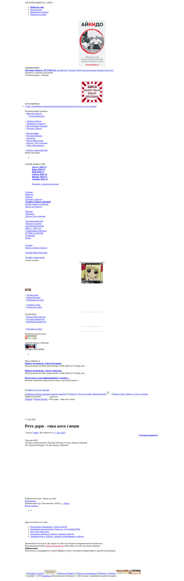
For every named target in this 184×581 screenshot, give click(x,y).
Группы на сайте (34, 307)
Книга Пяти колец (35, 140)
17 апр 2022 (59, 432)
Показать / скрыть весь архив (45, 184)
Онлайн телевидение (35, 257)
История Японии (34, 136)
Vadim (35, 432)
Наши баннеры (33, 297)
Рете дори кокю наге (39, 531)
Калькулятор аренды (36, 317)
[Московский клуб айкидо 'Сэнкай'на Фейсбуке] (29, 290)
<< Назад (65, 503)
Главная (29, 192)
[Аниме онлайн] (92, 283)
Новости (29, 194)
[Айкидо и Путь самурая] (37, 390)
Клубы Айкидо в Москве (36, 204)
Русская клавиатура (36, 319)
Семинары (30, 235)
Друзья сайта (32, 295)
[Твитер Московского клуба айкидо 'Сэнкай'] (26, 290)
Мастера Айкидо (34, 113)
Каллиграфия (33, 133)
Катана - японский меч (37, 150)
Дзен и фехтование (35, 145)
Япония (28, 211)
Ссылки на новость (148, 435)
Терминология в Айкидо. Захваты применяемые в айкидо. (57, 536)
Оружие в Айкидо (33, 199)
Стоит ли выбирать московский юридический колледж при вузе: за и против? (61, 106)
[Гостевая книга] (109, 394)
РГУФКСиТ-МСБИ (34, 233)
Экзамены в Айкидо (36, 123)
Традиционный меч (34, 221)
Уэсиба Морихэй (36, 116)
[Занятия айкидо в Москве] (92, 66)
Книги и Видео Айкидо (36, 248)
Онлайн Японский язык (36, 252)
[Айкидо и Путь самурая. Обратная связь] (86, 394)
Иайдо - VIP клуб (33, 228)
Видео (28, 238)
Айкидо (29, 197)
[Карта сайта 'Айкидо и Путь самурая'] (130, 394)
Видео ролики (31, 506)
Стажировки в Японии (35, 231)
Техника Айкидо (34, 128)
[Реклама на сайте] (92, 102)
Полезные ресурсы (35, 300)
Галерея (28, 245)
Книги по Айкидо (33, 206)
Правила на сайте (38, 14)
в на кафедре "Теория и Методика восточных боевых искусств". (69, 70)
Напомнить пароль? (39, 12)
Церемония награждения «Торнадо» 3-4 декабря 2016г (55, 529)
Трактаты (29, 214)
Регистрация (36, 9)
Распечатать (30, 501)
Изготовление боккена (37, 126)
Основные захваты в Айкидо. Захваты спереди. (52, 534)
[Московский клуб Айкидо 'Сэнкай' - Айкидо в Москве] (31, 347)
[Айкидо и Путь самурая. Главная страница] (45, 394)
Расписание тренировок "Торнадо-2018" (48, 527)
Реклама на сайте (34, 329)
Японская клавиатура (36, 322)
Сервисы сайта (33, 305)
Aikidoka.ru (46, 576)
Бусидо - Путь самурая (37, 143)
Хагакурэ (31, 138)
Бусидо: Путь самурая (35, 216)
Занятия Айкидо (34, 121)
